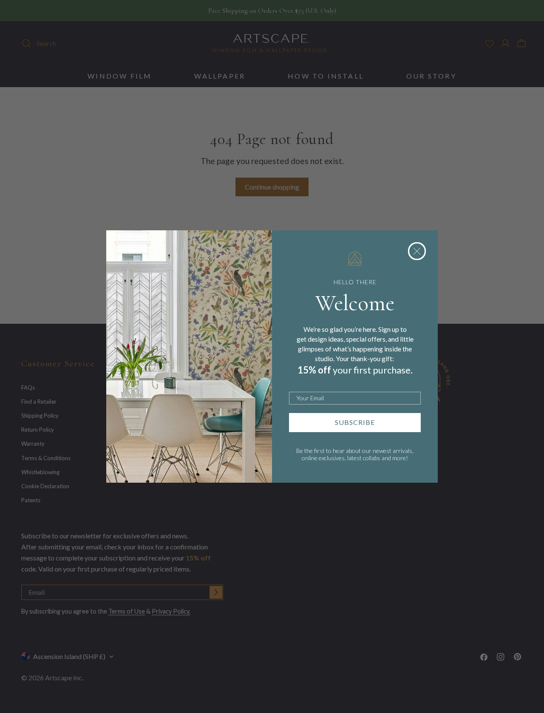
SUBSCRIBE (355, 422)
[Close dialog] (417, 251)
